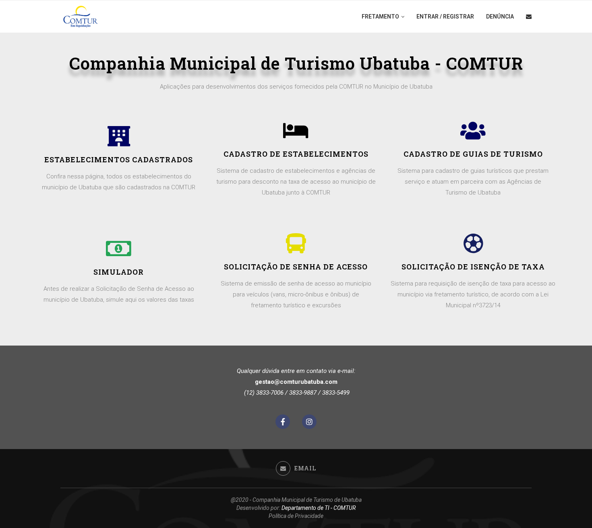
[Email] (529, 16)
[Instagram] (309, 421)
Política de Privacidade (296, 516)
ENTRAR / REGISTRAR (445, 16)
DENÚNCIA (500, 16)
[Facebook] (282, 421)
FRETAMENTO (380, 16)
